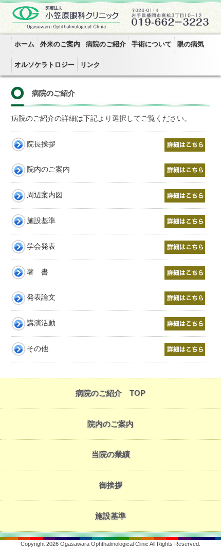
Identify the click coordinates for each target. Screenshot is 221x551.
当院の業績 (110, 454)
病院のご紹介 (106, 44)
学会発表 (41, 246)
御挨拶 (110, 485)
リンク (90, 64)
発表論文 (41, 297)
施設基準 (41, 221)
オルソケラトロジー (44, 64)
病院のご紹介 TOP (110, 393)
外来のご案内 (60, 44)
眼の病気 (190, 44)
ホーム (24, 44)
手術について (152, 44)
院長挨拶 (41, 144)
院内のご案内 (48, 169)
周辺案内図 (45, 195)
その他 (37, 349)
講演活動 (41, 323)
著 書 (37, 272)
